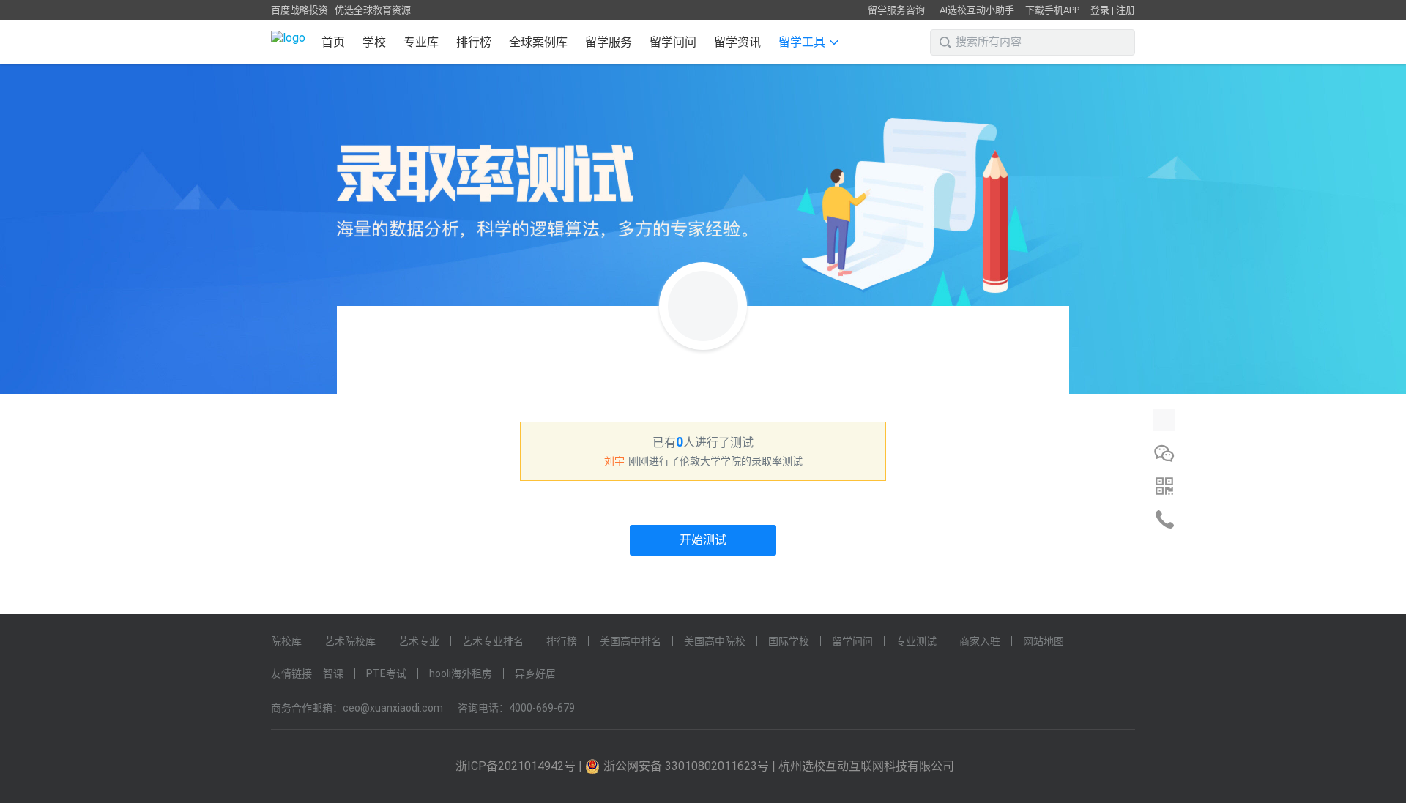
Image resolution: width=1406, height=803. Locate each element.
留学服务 (608, 42)
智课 (333, 673)
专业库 (421, 42)
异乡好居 (535, 673)
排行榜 (473, 42)
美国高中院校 (714, 641)
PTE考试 (386, 673)
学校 (374, 42)
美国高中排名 (630, 641)
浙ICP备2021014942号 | (520, 766)
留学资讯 (737, 42)
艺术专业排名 (493, 641)
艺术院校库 (350, 641)
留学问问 (673, 42)
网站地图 (1043, 641)
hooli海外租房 (460, 673)
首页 (333, 42)
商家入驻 (979, 641)
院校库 (286, 641)
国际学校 (788, 641)
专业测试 (916, 641)
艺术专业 (418, 641)
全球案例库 (538, 42)
